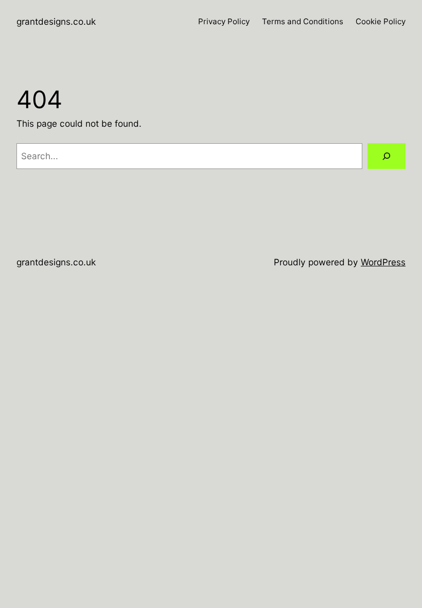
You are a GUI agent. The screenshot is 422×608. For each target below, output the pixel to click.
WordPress (383, 262)
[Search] (386, 156)
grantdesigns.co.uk (56, 21)
